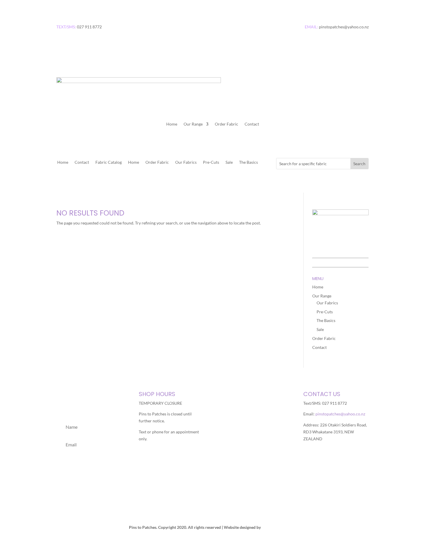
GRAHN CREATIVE (279, 527)
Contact (252, 124)
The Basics (248, 162)
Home (171, 124)
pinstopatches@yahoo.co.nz (340, 413)
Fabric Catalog (108, 162)
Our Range (193, 124)
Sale (229, 162)
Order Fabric (226, 124)
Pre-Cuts (211, 162)
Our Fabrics (186, 162)
